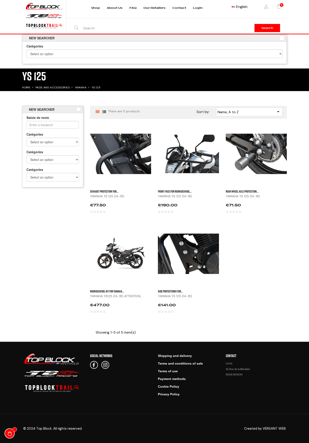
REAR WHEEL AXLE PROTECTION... (242, 191)
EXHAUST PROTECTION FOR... (104, 191)
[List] (104, 112)
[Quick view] (291, 132)
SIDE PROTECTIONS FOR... (170, 291)
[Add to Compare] (291, 155)
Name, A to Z (249, 111)
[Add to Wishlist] (291, 143)
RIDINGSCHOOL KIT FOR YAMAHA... (107, 291)
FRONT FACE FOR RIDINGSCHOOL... (175, 191)
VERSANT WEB (274, 428)
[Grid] (97, 112)
